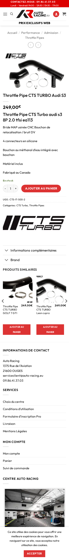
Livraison (9, 424)
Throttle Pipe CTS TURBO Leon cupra (43, 310)
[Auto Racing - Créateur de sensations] (33, 14)
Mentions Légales (15, 431)
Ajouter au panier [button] (17, 329)
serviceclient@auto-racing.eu (23, 375)
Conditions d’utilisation (18, 409)
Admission (51, 33)
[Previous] (3, 308)
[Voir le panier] (64, 14)
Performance (30, 33)
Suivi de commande (16, 468)
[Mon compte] (56, 14)
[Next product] (31, 45)
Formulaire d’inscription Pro (22, 416)
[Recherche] (11, 14)
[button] (5, 14)
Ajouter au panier (41, 188)
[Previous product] (38, 45)
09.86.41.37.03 (13, 380)
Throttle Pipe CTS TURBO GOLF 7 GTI (10, 310)
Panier (7, 461)
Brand (15, 260)
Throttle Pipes (34, 38)
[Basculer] (6, 251)
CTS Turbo (22, 205)
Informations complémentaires (34, 250)
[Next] (66, 308)
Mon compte (11, 453)
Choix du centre (13, 402)
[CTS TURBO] (34, 223)
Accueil (12, 33)
